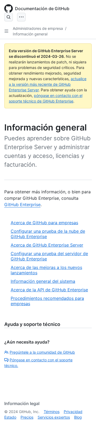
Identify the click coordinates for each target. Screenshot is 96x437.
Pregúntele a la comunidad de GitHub (42, 352)
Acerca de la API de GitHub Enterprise (49, 289)
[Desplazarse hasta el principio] (84, 425)
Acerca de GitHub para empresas (44, 222)
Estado (10, 417)
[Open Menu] (21, 17)
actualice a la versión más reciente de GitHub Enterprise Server (47, 84)
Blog (78, 417)
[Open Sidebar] (6, 31)
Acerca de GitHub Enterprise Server (47, 245)
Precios (27, 417)
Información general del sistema (43, 281)
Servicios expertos (54, 417)
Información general (30, 34)
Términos (51, 411)
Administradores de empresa (38, 28)
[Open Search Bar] (8, 17)
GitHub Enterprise (22, 204)
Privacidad (73, 411)
